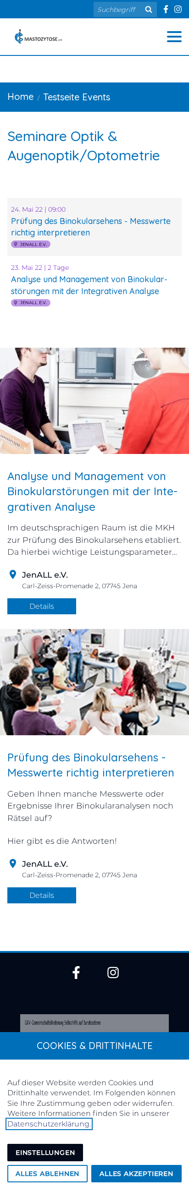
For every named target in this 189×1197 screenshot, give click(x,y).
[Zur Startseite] (38, 36)
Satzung (34, 313)
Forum (29, 396)
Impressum (44, 368)
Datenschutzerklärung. (49, 1124)
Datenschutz (49, 341)
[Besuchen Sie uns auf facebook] (165, 9)
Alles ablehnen (47, 1174)
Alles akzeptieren (136, 1174)
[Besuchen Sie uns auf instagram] (178, 9)
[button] (174, 36)
